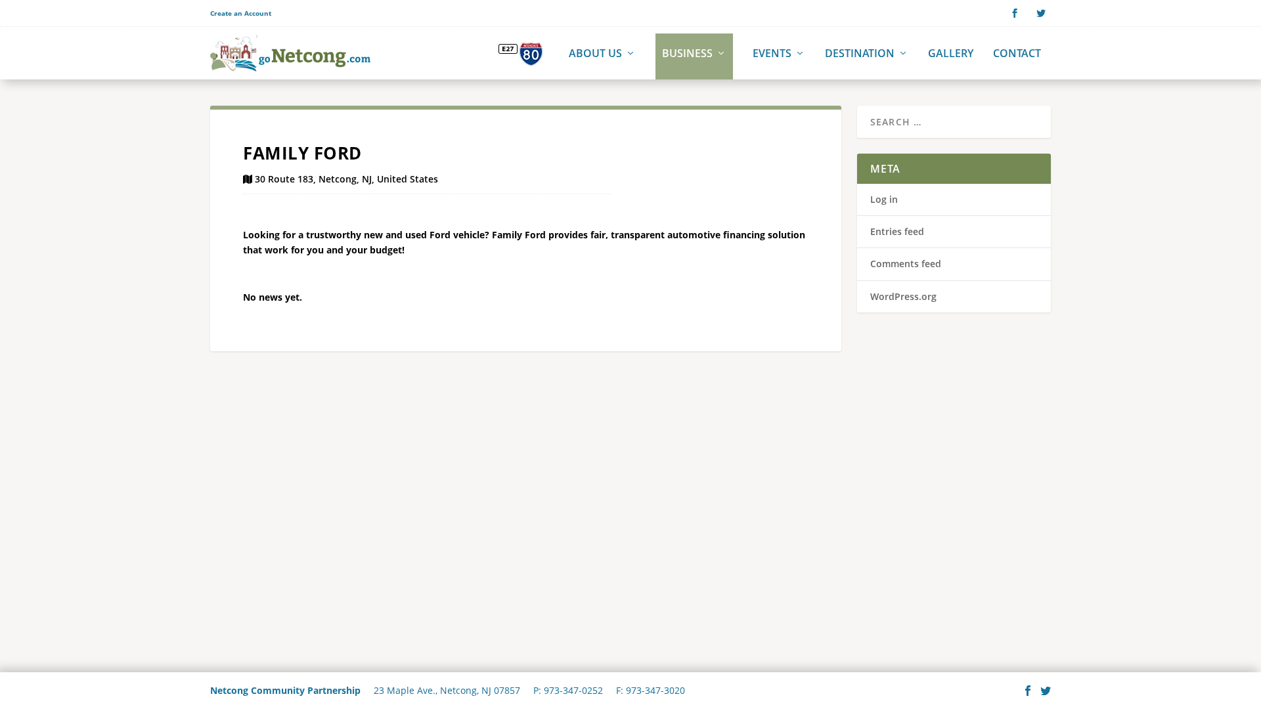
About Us (595, 54)
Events (772, 54)
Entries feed (897, 231)
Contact (1017, 54)
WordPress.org (903, 296)
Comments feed (905, 263)
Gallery (950, 54)
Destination (860, 54)
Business (687, 54)
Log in (884, 199)
